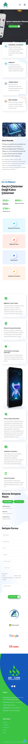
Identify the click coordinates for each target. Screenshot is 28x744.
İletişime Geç (13, 596)
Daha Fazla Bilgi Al (13, 26)
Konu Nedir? (4, 573)
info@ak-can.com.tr (11, 705)
